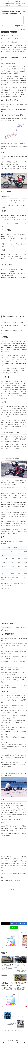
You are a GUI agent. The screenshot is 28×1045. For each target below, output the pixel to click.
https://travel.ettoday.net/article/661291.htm (12, 819)
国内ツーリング (6, 32)
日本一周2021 (14, 32)
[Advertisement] (14, 296)
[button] (25, 518)
